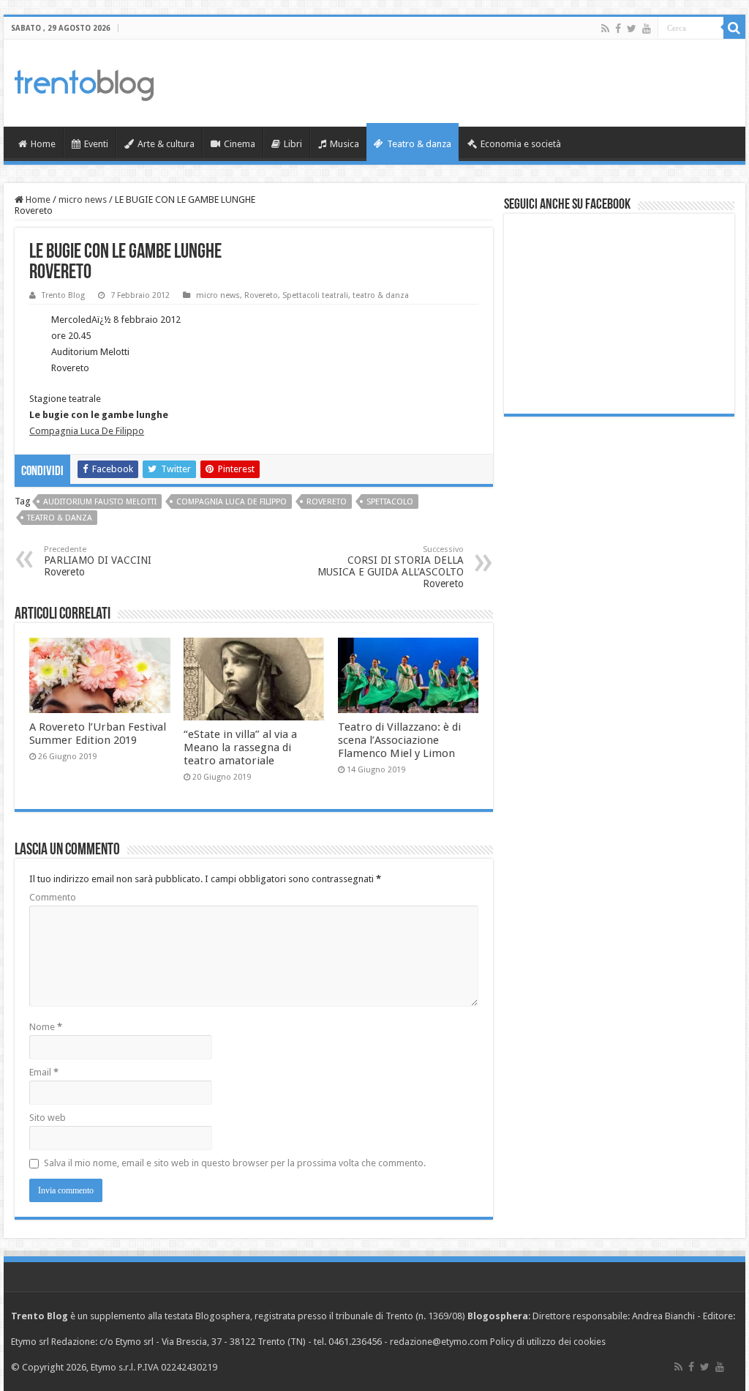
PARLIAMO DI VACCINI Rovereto (97, 561)
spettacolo (389, 502)
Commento (52, 897)
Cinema (239, 143)
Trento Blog (63, 295)
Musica (344, 143)
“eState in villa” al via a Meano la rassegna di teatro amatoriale (240, 747)
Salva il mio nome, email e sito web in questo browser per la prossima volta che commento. (235, 1162)
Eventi (96, 143)
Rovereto (261, 295)
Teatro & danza (419, 143)
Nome (45, 1026)
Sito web (47, 1117)
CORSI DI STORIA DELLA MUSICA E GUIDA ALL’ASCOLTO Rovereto (390, 567)
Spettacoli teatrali (315, 295)
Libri (293, 143)
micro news (83, 199)
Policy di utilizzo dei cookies (548, 1341)
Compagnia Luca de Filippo (231, 502)
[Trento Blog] (84, 82)
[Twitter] (631, 28)
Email (44, 1072)
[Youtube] (646, 28)
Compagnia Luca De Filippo (86, 430)
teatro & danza (381, 295)
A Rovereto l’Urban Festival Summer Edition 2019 (97, 733)
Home (43, 143)
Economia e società (521, 143)
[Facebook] (618, 28)
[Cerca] (734, 28)
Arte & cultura (166, 143)
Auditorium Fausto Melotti (100, 502)
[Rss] (605, 28)
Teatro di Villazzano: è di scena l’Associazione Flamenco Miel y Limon (399, 740)
